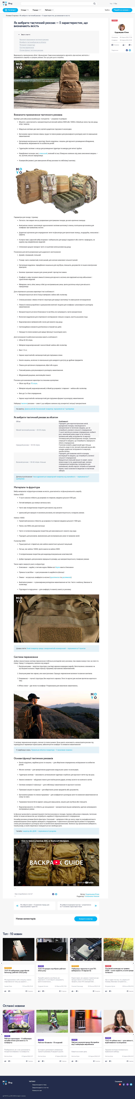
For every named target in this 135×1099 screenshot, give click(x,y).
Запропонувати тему (39, 1085)
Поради (37, 10)
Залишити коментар (86, 919)
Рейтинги (49, 10)
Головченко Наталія (91, 896)
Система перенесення (27, 48)
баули (58, 567)
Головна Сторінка (12, 15)
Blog (10, 3)
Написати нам (37, 1090)
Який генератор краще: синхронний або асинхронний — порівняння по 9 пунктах (56, 648)
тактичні (24, 403)
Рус (116, 3)
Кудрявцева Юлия (92, 894)
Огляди (25, 10)
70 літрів (34, 383)
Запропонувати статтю (40, 1088)
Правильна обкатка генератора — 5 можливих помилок (51, 750)
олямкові (56, 577)
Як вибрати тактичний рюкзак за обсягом (33, 42)
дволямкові (66, 577)
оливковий (43, 153)
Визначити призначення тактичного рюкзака (34, 40)
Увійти (107, 10)
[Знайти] (94, 3)
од (51, 577)
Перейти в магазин (121, 10)
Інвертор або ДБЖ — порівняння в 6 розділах (39, 831)
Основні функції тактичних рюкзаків (31, 50)
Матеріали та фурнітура (27, 45)
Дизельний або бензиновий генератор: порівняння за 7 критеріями (49, 409)
